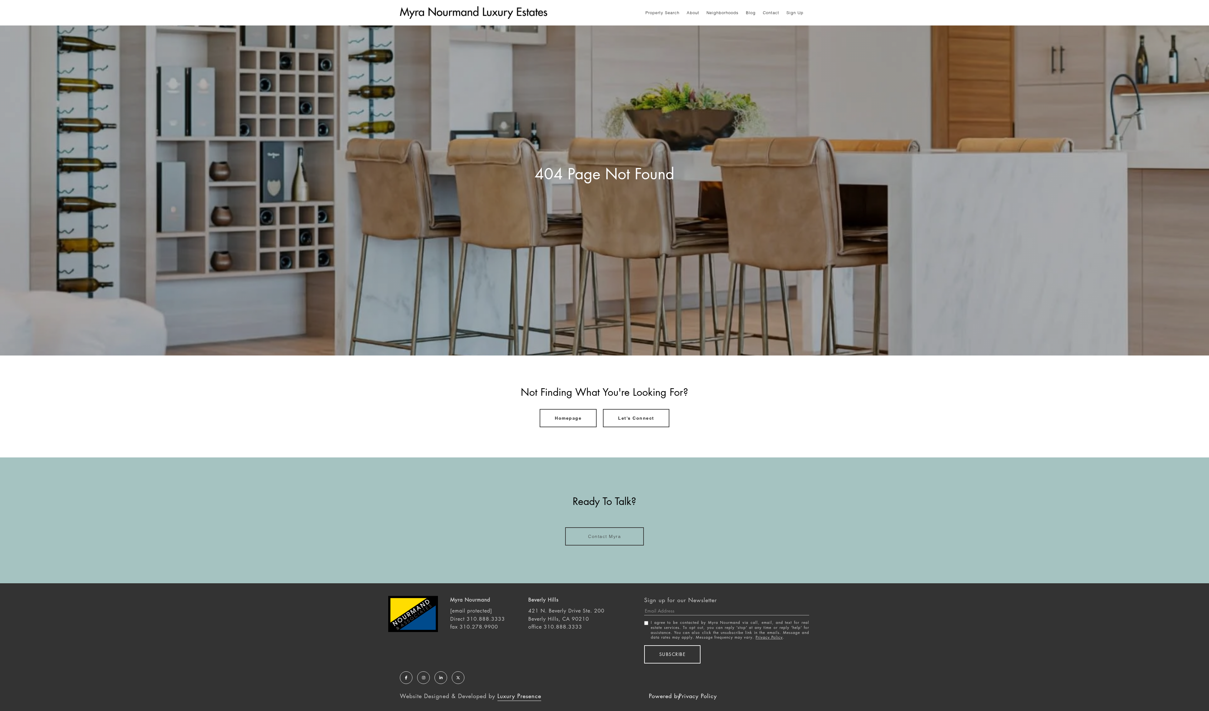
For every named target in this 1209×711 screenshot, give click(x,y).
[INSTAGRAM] (423, 677)
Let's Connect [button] (636, 418)
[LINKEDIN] (440, 677)
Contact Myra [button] (604, 536)
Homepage (568, 418)
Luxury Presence (519, 696)
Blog (751, 12)
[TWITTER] (458, 677)
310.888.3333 (486, 619)
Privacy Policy (769, 637)
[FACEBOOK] (406, 677)
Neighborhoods (723, 12)
